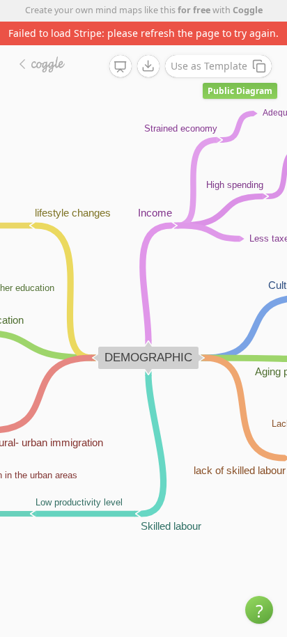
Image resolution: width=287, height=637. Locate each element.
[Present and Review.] (120, 67)
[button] (259, 610)
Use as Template (209, 65)
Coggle (248, 10)
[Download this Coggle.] (148, 66)
